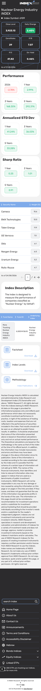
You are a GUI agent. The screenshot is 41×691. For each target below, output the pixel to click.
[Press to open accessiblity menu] (2, 669)
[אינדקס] (29, 3)
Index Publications (25, 386)
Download (28, 356)
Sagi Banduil (28, 689)
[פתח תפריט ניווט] (4, 3)
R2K (23, 685)
